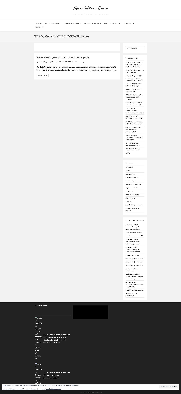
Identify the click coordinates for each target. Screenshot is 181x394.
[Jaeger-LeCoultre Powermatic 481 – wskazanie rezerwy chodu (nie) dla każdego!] (38, 338)
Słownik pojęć (130, 201)
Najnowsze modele (131, 188)
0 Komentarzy (79, 62)
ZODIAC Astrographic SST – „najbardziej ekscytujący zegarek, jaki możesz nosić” (134, 78)
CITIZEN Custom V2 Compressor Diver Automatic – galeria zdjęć (134, 137)
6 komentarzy (56, 342)
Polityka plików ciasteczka (53, 389)
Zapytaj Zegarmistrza (136, 258)
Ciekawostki (129, 167)
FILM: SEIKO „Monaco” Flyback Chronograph (63, 57)
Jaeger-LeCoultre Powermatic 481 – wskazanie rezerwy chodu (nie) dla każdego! (135, 64)
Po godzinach (130, 191)
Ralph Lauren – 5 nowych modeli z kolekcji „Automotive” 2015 (133, 130)
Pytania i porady (130, 198)
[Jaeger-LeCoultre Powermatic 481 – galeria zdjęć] (38, 375)
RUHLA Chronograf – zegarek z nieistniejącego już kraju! (133, 227)
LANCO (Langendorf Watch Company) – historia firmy (134, 277)
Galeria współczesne (132, 177)
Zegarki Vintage (135, 255)
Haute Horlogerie (131, 181)
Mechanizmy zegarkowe (133, 184)
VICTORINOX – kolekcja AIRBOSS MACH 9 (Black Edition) (133, 151)
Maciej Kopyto (43, 62)
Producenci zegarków (132, 194)
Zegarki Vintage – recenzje (134, 205)
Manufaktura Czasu (90, 8)
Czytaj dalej (43, 75)
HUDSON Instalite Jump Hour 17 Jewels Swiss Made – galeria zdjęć (134, 97)
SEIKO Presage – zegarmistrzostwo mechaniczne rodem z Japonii (135, 110)
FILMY (68, 62)
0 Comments (56, 378)
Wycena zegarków (135, 232)
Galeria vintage (130, 174)
